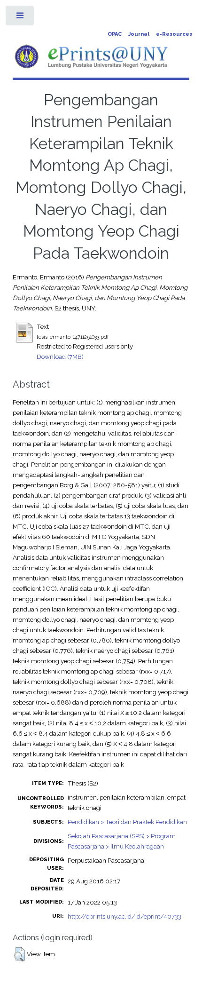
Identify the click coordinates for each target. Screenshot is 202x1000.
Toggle (20, 17)
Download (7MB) (60, 356)
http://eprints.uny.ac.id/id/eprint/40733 (124, 916)
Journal (138, 34)
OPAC (115, 34)
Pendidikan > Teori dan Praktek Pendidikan (127, 821)
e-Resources (174, 34)
